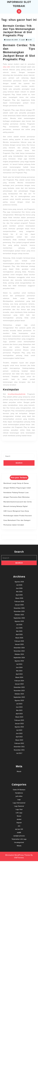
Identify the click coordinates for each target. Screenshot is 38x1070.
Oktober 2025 (19, 615)
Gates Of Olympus (19, 789)
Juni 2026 (19, 588)
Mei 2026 (19, 591)
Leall (22, 40)
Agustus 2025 (19, 621)
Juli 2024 (19, 664)
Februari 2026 (19, 601)
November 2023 (19, 690)
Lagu (19, 799)
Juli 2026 (19, 585)
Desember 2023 (19, 687)
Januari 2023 (19, 723)
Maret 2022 (19, 740)
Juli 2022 (19, 730)
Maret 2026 (19, 598)
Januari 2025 (19, 644)
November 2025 (19, 611)
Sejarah (19, 822)
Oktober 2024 (19, 654)
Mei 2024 (19, 671)
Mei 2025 (19, 631)
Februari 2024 (19, 680)
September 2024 (19, 657)
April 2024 (19, 674)
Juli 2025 (19, 624)
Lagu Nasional (19, 806)
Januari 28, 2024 (12, 40)
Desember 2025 (19, 608)
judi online (19, 796)
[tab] (19, 11)
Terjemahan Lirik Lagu (19, 839)
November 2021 (19, 750)
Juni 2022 (19, 733)
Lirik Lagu (19, 813)
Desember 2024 (19, 647)
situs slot (6, 67)
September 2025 (19, 618)
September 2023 (19, 697)
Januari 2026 (19, 605)
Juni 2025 (19, 628)
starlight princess (19, 836)
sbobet (19, 819)
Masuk (19, 771)
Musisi (19, 816)
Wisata (19, 846)
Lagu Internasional (19, 803)
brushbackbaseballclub (16, 394)
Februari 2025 (19, 641)
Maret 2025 (19, 638)
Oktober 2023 (19, 694)
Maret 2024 (19, 677)
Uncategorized (19, 842)
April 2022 (19, 737)
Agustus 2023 (19, 700)
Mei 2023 (19, 710)
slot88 (19, 832)
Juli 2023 (19, 704)
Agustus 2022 (19, 727)
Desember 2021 (19, 746)
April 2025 (19, 634)
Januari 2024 (19, 684)
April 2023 (19, 713)
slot (19, 826)
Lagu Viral (19, 809)
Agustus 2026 (19, 582)
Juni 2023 (19, 707)
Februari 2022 (19, 743)
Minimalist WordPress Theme (17, 855)
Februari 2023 (19, 720)
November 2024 (19, 651)
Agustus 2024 (19, 661)
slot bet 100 (19, 829)
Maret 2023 (19, 717)
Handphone (19, 793)
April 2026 (19, 595)
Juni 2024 (19, 667)
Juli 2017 (19, 753)
